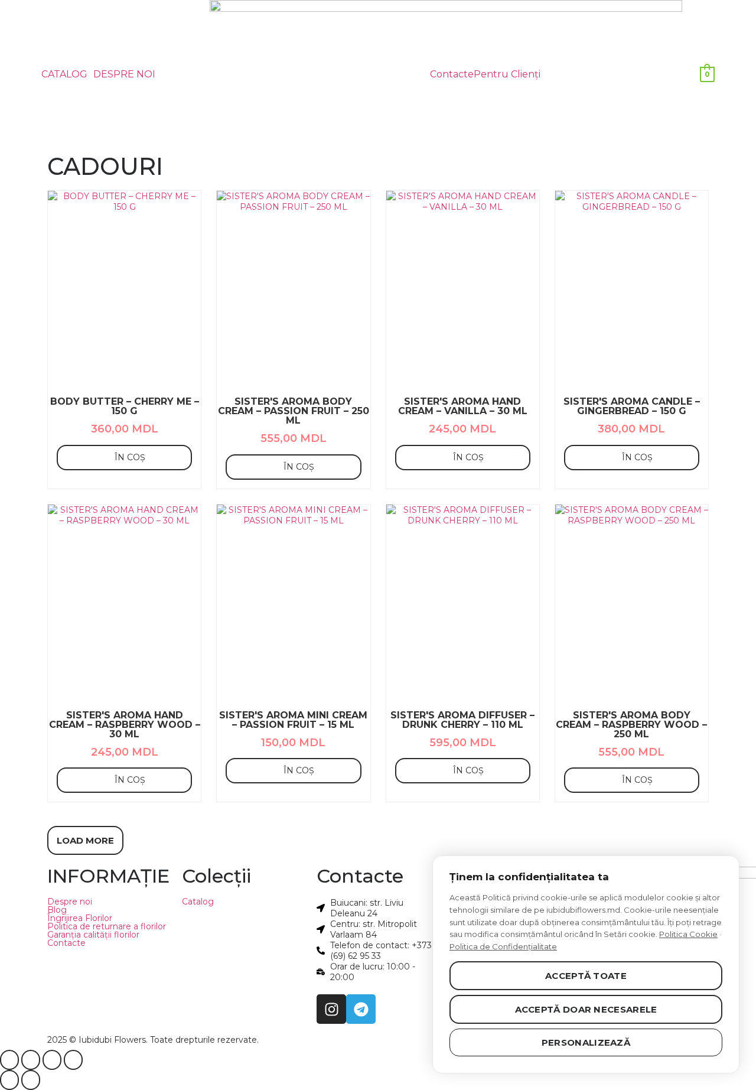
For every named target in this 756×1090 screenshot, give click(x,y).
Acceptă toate (586, 975)
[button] (67, 74)
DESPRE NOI (124, 74)
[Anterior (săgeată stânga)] (9, 1080)
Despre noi (69, 901)
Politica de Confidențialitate (503, 946)
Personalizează (586, 1042)
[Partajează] (52, 1060)
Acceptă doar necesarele (586, 1009)
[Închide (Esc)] (73, 1060)
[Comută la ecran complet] (30, 1060)
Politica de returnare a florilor (106, 926)
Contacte (452, 74)
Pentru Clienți (507, 74)
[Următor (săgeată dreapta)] (30, 1080)
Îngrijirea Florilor (79, 918)
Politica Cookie (688, 934)
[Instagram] (331, 1009)
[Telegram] (361, 1009)
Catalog (198, 901)
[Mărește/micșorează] (9, 1060)
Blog (57, 910)
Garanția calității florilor (93, 934)
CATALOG (64, 74)
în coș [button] (130, 457)
